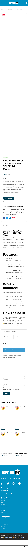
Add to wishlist (7, 201)
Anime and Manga (10, 9)
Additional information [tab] (9, 331)
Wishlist (24, 547)
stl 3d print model (12, 214)
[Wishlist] (24, 547)
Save (4, 14)
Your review (6, 360)
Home (2, 9)
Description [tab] (6, 226)
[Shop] (3, 547)
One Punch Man (20, 9)
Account (10, 547)
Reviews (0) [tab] (6, 344)
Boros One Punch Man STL (10, 208)
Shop (3, 547)
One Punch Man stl (12, 209)
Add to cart (9, 198)
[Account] (10, 547)
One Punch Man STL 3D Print (10, 211)
